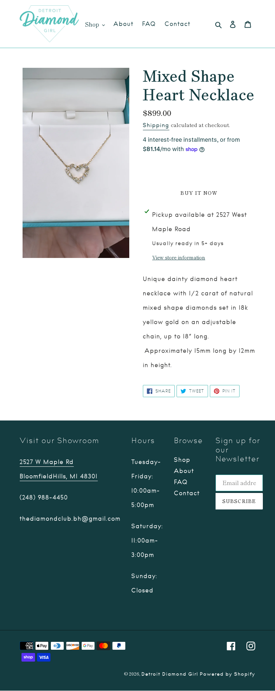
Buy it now (198, 192)
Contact (187, 493)
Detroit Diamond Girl (169, 674)
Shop (182, 460)
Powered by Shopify (227, 674)
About (184, 471)
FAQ (181, 482)
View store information (178, 257)
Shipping (156, 125)
